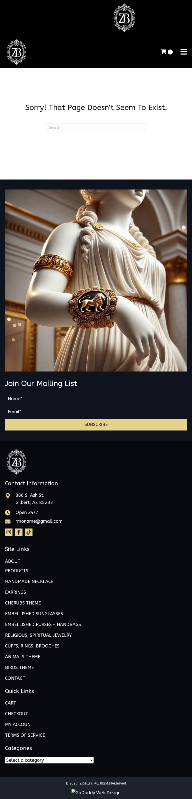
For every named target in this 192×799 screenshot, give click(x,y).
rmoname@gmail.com (39, 521)
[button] (96, 424)
